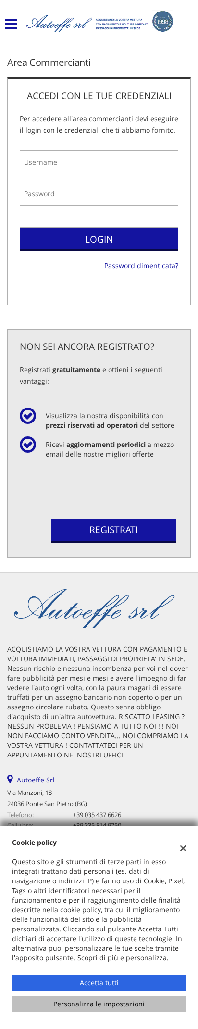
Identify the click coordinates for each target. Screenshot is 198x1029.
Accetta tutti (99, 982)
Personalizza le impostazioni (99, 1003)
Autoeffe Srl (36, 779)
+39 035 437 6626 (97, 814)
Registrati (113, 529)
